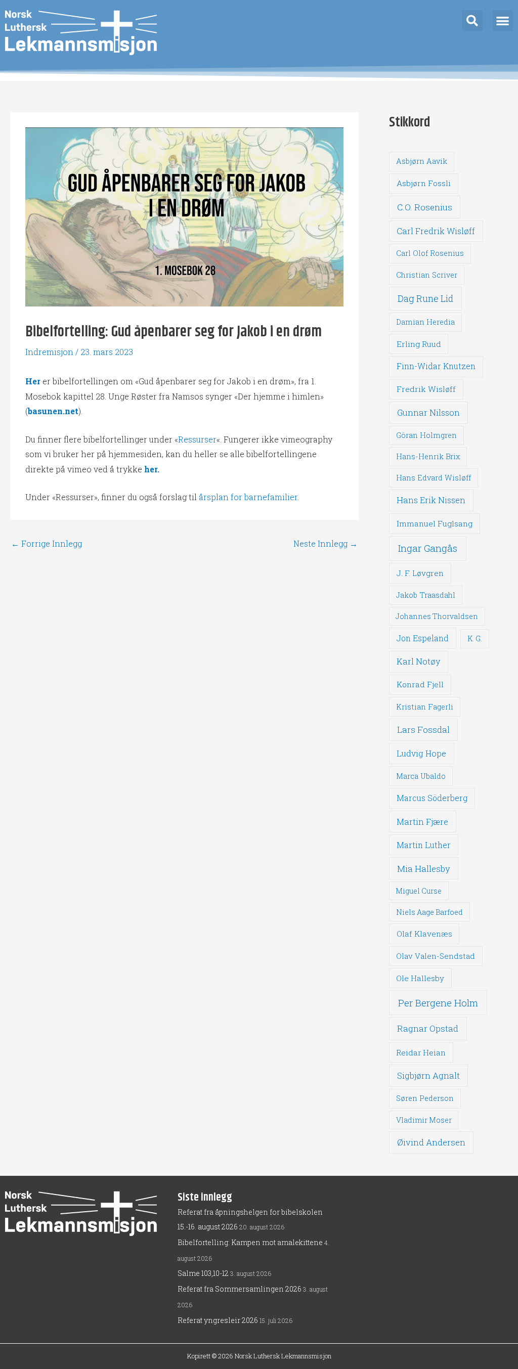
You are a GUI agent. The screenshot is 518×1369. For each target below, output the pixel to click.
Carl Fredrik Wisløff (436, 231)
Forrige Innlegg (46, 544)
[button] (472, 20)
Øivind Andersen (431, 1142)
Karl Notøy (418, 661)
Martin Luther (424, 845)
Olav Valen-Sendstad (435, 956)
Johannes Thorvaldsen (437, 616)
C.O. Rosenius (424, 207)
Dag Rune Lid (425, 298)
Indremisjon (49, 351)
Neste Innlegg (325, 544)
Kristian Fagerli (424, 707)
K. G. (474, 638)
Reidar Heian (421, 1052)
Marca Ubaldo (421, 776)
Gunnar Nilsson (428, 412)
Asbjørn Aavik (421, 161)
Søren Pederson (425, 1098)
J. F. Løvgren (420, 573)
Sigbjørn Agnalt (428, 1075)
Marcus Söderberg (432, 798)
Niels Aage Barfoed (429, 912)
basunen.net (53, 411)
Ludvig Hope (421, 753)
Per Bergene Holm (438, 1002)
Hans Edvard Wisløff (433, 477)
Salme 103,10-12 (203, 1273)
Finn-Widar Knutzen (436, 366)
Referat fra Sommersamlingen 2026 (239, 1289)
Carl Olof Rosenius (430, 253)
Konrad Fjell (420, 684)
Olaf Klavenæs (424, 934)
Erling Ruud (419, 344)
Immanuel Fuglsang (434, 523)
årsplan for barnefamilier (248, 497)
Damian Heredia (425, 322)
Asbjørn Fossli (424, 183)
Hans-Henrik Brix (428, 456)
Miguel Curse (419, 891)
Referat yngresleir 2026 (218, 1320)
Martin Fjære (422, 821)
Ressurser (197, 439)
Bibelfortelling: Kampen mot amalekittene (250, 1242)
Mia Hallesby (423, 868)
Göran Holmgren (426, 435)
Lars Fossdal (423, 729)
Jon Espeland (423, 638)
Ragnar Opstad (427, 1028)
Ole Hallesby (420, 978)
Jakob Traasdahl (425, 595)
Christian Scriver (426, 275)
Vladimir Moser (424, 1120)
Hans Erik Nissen (431, 500)
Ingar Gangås (427, 548)
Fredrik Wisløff (426, 389)
